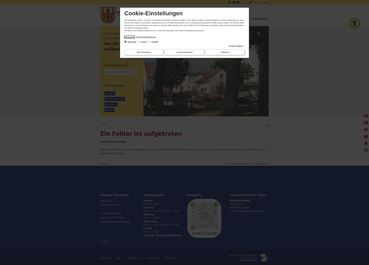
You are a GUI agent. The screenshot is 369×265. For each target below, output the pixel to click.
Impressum (129, 37)
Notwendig (132, 42)
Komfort (144, 42)
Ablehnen (225, 52)
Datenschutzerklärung (146, 37)
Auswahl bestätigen (184, 52)
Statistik (154, 42)
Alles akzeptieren (144, 52)
